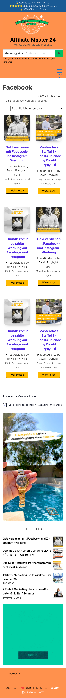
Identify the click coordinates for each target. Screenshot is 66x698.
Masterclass (51, 183)
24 (46, 95)
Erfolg (39, 179)
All (58, 95)
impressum (14, 673)
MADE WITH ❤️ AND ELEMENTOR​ (26, 688)
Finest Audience (43, 58)
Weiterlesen (17, 190)
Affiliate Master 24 (33, 40)
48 (52, 95)
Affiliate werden (25, 58)
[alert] (33, 405)
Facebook (20, 179)
